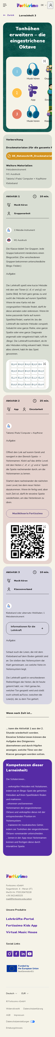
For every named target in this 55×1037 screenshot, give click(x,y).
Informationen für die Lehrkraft (23, 628)
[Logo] (27, 5)
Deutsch (10, 993)
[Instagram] (9, 953)
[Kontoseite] (50, 5)
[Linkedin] (23, 953)
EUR (24, 993)
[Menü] (5, 5)
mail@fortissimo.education (19, 898)
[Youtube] (29, 953)
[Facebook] (16, 953)
